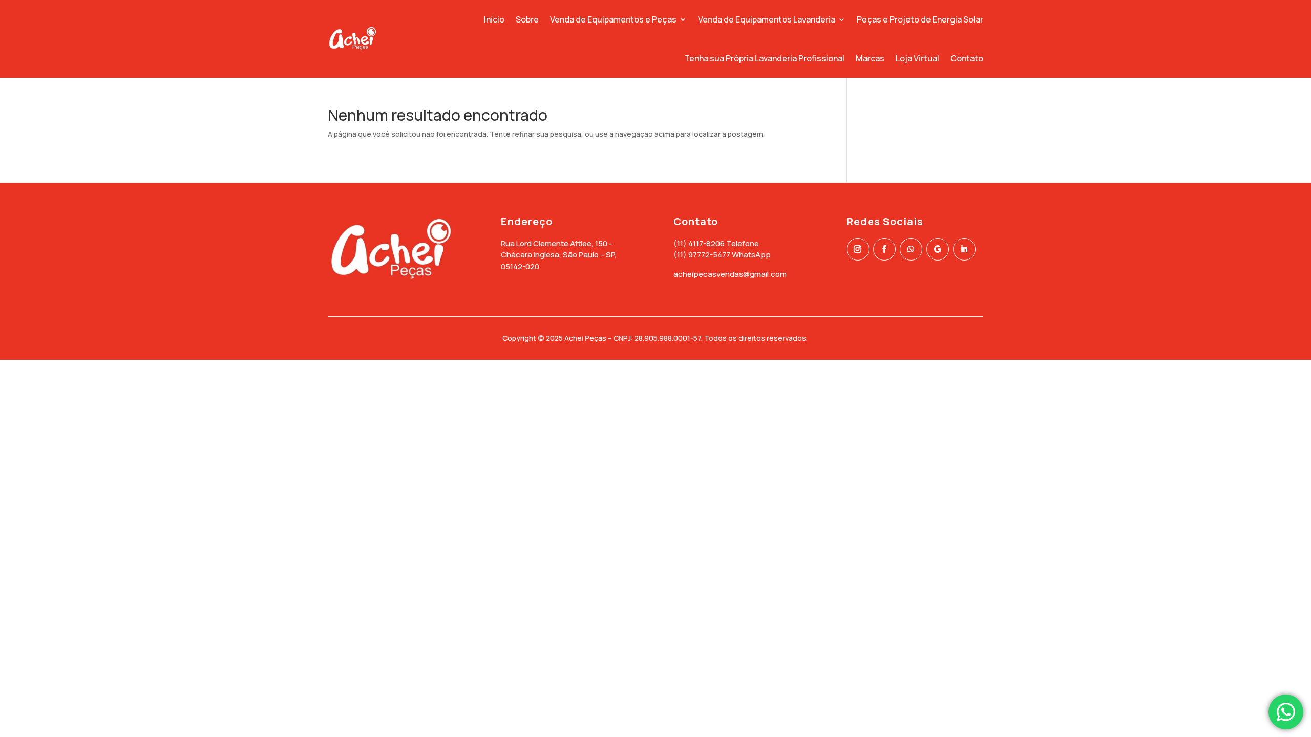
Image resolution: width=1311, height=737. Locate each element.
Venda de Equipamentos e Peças (613, 19)
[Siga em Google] (937, 249)
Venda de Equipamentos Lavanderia (766, 19)
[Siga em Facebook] (884, 249)
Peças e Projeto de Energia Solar (920, 19)
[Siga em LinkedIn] (964, 249)
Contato (966, 58)
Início (494, 19)
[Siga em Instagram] (858, 249)
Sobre (527, 19)
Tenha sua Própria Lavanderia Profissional (764, 58)
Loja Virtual (917, 58)
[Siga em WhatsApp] (911, 249)
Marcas (870, 58)
